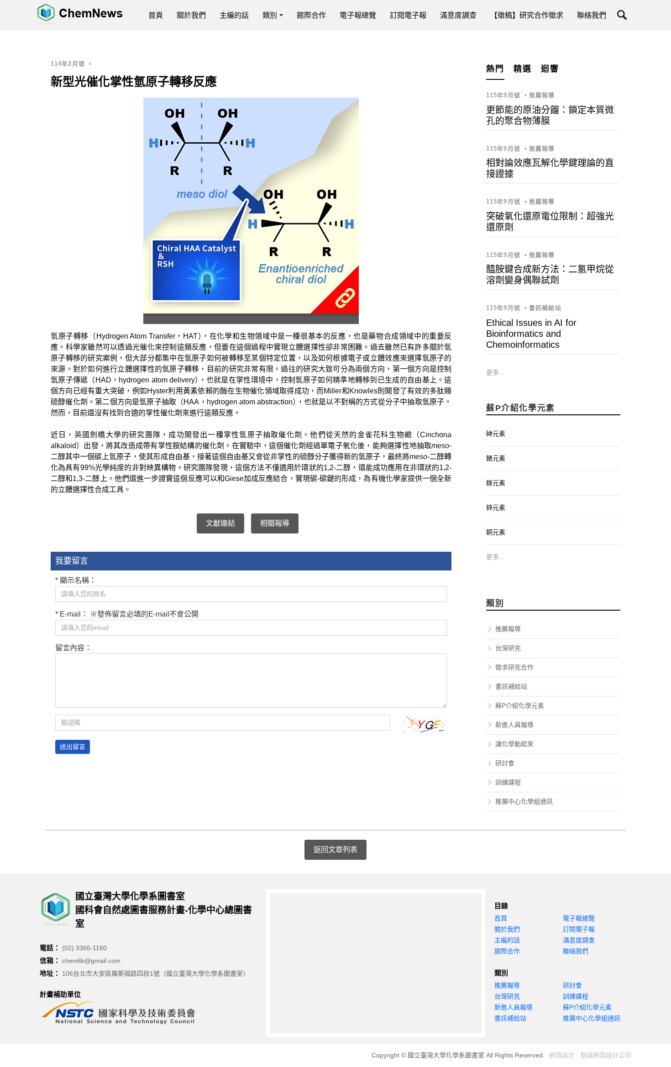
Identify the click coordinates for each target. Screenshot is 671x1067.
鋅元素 (495, 507)
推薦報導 (508, 629)
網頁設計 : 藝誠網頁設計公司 (590, 1055)
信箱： (50, 960)
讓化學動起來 (514, 744)
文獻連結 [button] (220, 523)
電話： (50, 948)
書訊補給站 (511, 686)
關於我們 (507, 929)
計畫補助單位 (60, 994)
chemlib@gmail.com (91, 960)
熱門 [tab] (495, 68)
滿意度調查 (579, 940)
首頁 (500, 918)
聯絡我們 (575, 951)
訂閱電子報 (579, 929)
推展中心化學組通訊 (524, 801)
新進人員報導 (514, 724)
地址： (50, 973)
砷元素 (495, 433)
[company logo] (57, 909)
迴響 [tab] (550, 68)
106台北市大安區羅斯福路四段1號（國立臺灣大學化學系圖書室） (155, 973)
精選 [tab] (523, 68)
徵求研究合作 (514, 667)
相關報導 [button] (274, 523)
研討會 (504, 763)
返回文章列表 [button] (335, 849)
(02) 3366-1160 (84, 948)
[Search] (622, 17)
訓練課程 (508, 782)
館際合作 (507, 951)
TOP (651, 916)
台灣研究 (508, 648)
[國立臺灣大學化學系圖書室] (80, 13)
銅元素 (495, 532)
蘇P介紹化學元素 (519, 705)
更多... (495, 372)
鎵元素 (495, 482)
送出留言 (72, 746)
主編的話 (507, 940)
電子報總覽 (579, 918)
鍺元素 (495, 458)
